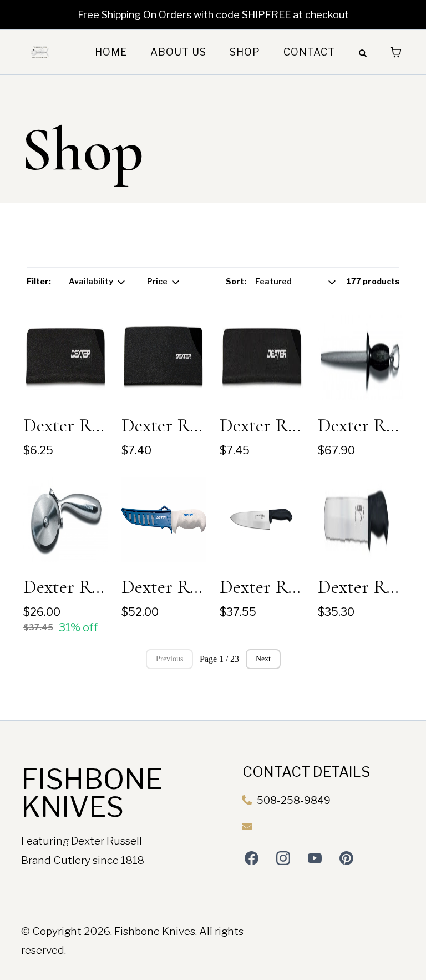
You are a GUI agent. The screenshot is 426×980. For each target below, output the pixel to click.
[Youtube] (315, 858)
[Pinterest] (346, 858)
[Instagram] (283, 858)
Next (263, 659)
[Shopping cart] (396, 52)
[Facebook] (251, 858)
